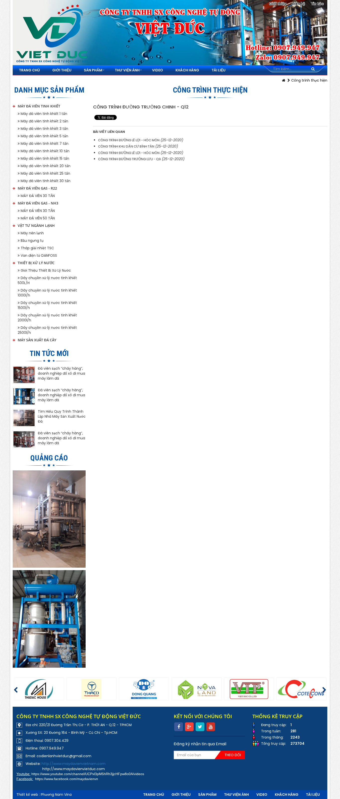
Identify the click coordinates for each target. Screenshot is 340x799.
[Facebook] (178, 726)
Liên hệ (298, 3)
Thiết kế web (27, 794)
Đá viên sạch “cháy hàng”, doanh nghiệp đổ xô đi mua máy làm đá (61, 373)
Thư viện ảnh (236, 794)
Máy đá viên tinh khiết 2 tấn (44, 121)
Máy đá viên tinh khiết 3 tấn (44, 128)
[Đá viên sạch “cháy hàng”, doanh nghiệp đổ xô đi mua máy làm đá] (24, 375)
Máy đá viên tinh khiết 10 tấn (44, 151)
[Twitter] (200, 726)
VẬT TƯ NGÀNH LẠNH (36, 225)
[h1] (38, 689)
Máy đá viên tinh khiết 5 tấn (44, 136)
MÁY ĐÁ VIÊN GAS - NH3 (38, 203)
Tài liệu (313, 794)
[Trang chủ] (283, 80)
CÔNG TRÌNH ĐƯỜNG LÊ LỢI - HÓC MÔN (129, 140)
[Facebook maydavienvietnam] (49, 618)
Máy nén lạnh (32, 233)
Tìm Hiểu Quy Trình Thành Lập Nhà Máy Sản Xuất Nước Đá (62, 416)
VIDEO (261, 794)
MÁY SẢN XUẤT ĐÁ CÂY (37, 340)
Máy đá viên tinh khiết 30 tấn (45, 180)
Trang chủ (153, 794)
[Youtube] (210, 726)
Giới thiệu (277, 3)
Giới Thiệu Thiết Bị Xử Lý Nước (45, 270)
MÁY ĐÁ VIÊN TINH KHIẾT (39, 106)
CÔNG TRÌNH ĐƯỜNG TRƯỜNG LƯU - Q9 (129, 159)
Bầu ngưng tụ (32, 240)
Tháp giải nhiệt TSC (37, 248)
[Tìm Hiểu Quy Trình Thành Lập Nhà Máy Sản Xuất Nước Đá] (24, 418)
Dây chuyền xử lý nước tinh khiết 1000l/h (47, 293)
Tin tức (317, 3)
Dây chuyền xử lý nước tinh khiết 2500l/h (47, 330)
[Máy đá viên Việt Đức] (49, 519)
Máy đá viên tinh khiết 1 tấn (43, 113)
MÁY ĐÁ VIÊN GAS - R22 (37, 188)
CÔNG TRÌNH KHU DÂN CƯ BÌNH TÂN (126, 146)
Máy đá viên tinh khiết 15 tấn (44, 158)
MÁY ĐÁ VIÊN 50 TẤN (37, 218)
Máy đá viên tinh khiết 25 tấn (45, 173)
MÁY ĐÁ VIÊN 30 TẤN (37, 195)
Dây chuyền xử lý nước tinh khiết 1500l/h (47, 305)
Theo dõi (233, 754)
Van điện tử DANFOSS (38, 255)
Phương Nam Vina (56, 794)
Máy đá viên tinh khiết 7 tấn (44, 143)
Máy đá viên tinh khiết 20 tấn (45, 165)
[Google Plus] (189, 726)
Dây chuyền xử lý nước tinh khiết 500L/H (47, 280)
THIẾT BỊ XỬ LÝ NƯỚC (36, 262)
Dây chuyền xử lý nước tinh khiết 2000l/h (47, 318)
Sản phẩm (207, 794)
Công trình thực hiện (309, 80)
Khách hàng (286, 794)
